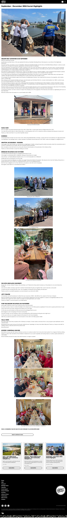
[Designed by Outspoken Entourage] (2, 513)
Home (2, 480)
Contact (3, 499)
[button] (65, 1)
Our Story (3, 492)
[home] (3, 1)
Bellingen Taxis (4, 485)
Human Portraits (5, 490)
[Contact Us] (8, 506)
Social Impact (4, 489)
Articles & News (5, 494)
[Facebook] (2, 506)
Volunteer (3, 487)
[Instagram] (5, 506)
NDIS (2, 482)
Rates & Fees (4, 497)
